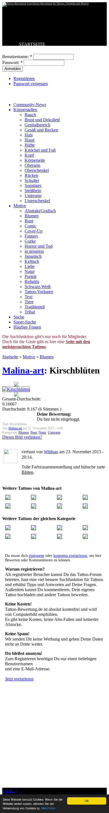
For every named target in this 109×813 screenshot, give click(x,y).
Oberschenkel (37, 170)
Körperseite (35, 160)
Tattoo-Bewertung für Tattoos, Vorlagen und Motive (61, 3)
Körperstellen (25, 109)
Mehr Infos (48, 808)
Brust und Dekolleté (42, 119)
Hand (29, 140)
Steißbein (33, 190)
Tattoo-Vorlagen (39, 291)
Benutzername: (17, 56)
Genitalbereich (37, 124)
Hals (29, 135)
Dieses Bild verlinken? (22, 437)
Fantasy (31, 236)
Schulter (32, 180)
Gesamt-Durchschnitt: (21, 399)
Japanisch (33, 256)
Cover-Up (33, 231)
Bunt (29, 220)
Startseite (10, 356)
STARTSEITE (32, 44)
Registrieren (24, 78)
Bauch (30, 114)
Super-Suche (24, 322)
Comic (30, 226)
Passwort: (12, 62)
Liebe (30, 266)
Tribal (30, 311)
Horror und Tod (39, 246)
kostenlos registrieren (70, 556)
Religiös (32, 281)
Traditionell (35, 306)
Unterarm (33, 195)
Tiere (29, 301)
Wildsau (51, 451)
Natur (30, 271)
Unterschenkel (37, 200)
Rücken (31, 175)
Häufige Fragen (27, 327)
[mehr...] (9, 790)
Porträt (30, 276)
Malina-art (23, 370)
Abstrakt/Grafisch (40, 210)
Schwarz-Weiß (38, 286)
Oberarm (32, 165)
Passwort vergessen (30, 83)
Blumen (32, 215)
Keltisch (32, 261)
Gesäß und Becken (41, 129)
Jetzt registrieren (19, 679)
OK (87, 801)
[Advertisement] (54, 748)
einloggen (36, 556)
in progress (34, 251)
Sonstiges (33, 185)
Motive (19, 205)
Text (28, 296)
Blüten (27, 472)
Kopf (29, 155)
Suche (18, 317)
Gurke (30, 241)
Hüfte (30, 145)
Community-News (29, 104)
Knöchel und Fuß (40, 150)
